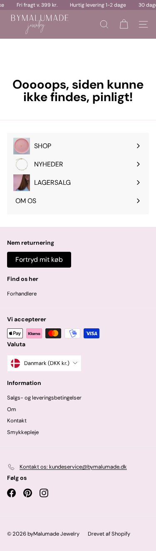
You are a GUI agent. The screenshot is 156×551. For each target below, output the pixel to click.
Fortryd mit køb (39, 259)
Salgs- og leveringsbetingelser (44, 397)
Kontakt (17, 420)
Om (11, 409)
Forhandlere (22, 293)
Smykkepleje (23, 432)
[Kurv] (124, 24)
